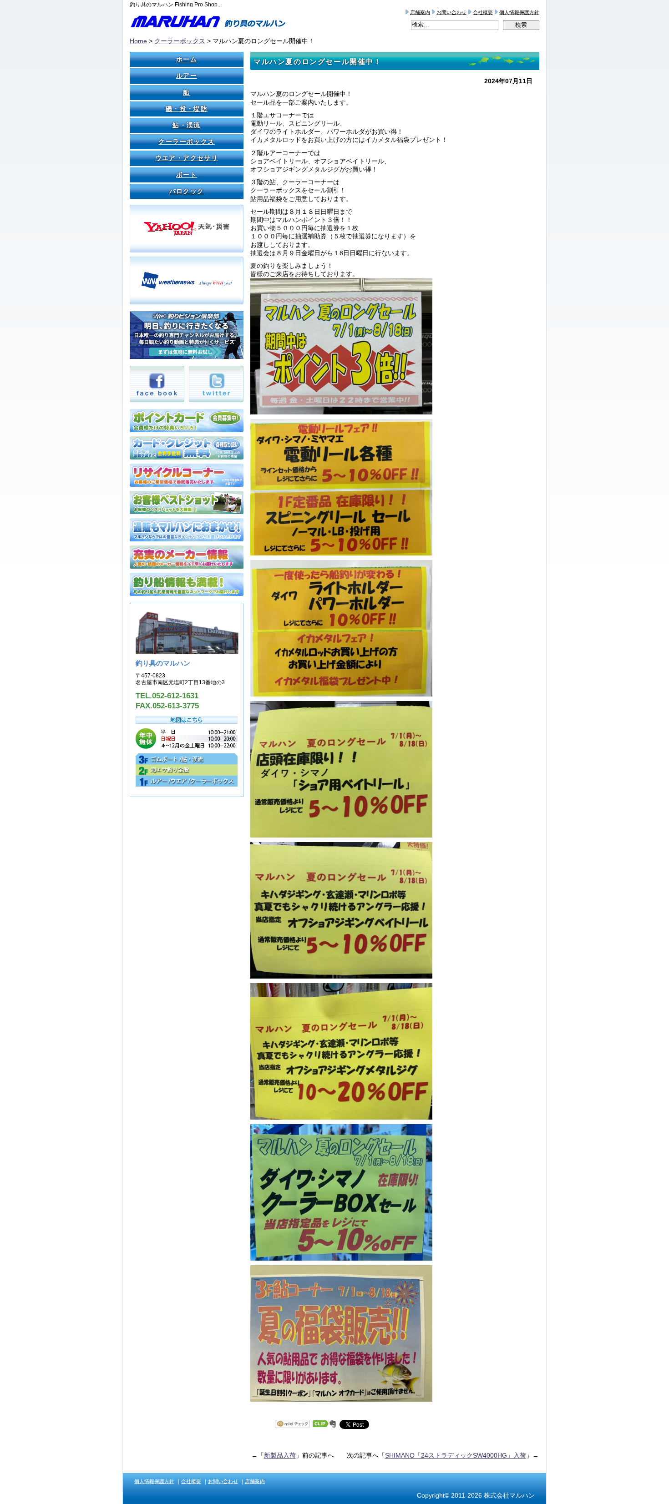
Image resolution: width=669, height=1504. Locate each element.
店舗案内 (420, 12)
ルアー (186, 75)
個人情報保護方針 (519, 12)
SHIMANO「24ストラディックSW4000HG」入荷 (455, 1455)
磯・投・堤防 (187, 108)
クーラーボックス (179, 41)
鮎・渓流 (186, 125)
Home (138, 41)
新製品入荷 (280, 1455)
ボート (186, 174)
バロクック (186, 191)
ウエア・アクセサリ (186, 158)
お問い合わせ (451, 12)
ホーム (186, 59)
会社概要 (483, 12)
